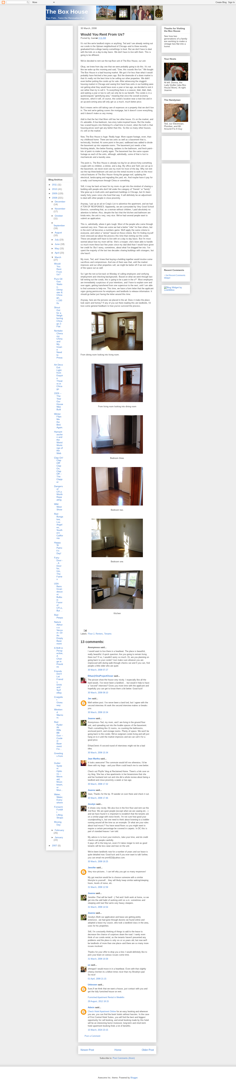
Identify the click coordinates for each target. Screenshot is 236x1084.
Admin (91, 1007)
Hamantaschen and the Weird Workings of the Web (58, 442)
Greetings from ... (58, 756)
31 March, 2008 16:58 (98, 959)
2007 (55, 845)
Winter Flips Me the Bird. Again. (58, 421)
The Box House (67, 11)
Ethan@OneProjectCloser (100, 676)
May (57, 248)
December (60, 201)
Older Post (148, 1050)
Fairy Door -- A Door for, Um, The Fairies (58, 568)
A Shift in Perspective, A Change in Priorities (58, 657)
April (57, 252)
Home (117, 1050)
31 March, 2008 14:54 (98, 907)
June (57, 244)
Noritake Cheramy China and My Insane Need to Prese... (58, 345)
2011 (54, 184)
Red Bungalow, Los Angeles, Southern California (58, 526)
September (59, 225)
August (58, 232)
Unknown (92, 984)
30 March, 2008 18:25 (98, 861)
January (59, 837)
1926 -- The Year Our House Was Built (58, 401)
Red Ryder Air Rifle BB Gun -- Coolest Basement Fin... (58, 735)
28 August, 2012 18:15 (98, 1001)
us (89, 965)
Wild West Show (58, 507)
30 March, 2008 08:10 (98, 692)
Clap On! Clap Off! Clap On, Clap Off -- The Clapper (58, 469)
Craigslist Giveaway (58, 701)
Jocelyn (92, 804)
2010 (55, 189)
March (58, 257)
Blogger (134, 1077)
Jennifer (92, 867)
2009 (55, 193)
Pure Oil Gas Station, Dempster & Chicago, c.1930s (58, 291)
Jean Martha (94, 758)
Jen (89, 698)
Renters (99, 634)
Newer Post (87, 1050)
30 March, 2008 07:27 (98, 670)
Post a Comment (92, 1036)
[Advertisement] (58, 122)
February (59, 830)
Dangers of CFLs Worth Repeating (58, 493)
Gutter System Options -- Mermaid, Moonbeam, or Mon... (58, 776)
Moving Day (57, 823)
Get (167, 275)
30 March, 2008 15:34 (98, 752)
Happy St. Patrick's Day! (58, 548)
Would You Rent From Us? (102, 34)
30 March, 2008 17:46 (98, 798)
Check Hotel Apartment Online (102, 1011)
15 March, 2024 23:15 (98, 1030)
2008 (55, 197)
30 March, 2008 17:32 (98, 784)
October (59, 215)
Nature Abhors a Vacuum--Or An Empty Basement (58, 633)
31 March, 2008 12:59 (98, 887)
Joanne (91, 718)
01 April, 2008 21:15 (97, 979)
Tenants (108, 634)
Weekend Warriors (58, 713)
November (60, 208)
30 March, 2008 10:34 (98, 712)
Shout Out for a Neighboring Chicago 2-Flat (58, 317)
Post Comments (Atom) (124, 1058)
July (57, 239)
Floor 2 (91, 634)
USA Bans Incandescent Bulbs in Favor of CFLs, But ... (58, 597)
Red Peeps (58, 616)
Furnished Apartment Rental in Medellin (106, 997)
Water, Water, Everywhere (58, 798)
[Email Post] (85, 630)
